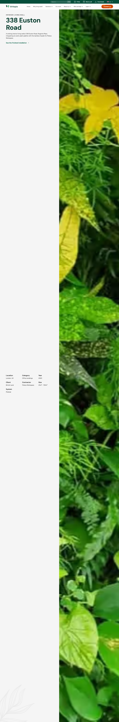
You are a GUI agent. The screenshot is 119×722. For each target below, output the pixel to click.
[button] (110, 2)
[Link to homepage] (12, 6)
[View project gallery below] (89, 365)
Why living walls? (38, 6)
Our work (58, 6)
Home (28, 6)
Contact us (107, 6)
